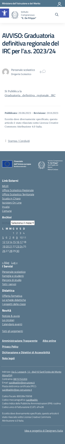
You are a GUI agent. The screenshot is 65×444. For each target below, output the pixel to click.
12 (3, 242)
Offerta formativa (12, 296)
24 (21, 246)
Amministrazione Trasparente (19, 341)
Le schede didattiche (14, 300)
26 (3, 251)
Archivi (6, 223)
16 (17, 242)
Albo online (49, 341)
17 (21, 242)
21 (10, 246)
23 (17, 246)
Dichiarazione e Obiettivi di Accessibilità (26, 352)
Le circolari (8, 320)
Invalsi (6, 207)
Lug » (14, 263)
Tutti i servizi (9, 284)
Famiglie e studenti (13, 276)
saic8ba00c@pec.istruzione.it (17, 390)
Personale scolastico (13, 272)
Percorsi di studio (11, 280)
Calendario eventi (12, 324)
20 (7, 246)
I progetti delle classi (14, 304)
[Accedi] (59, 3)
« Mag (5, 263)
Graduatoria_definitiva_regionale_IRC (30, 95)
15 (14, 242)
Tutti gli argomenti (12, 331)
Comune (7, 211)
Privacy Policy (10, 346)
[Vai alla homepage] (14, 15)
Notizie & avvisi (11, 316)
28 (10, 251)
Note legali (8, 358)
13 (7, 242)
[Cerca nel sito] (56, 15)
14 (10, 242)
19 (3, 246)
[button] (4, 13)
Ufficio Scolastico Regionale (18, 190)
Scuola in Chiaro (11, 198)
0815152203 (20, 379)
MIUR (5, 186)
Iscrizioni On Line (11, 203)
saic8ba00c (32, 400)
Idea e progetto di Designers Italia (43, 431)
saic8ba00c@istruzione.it (22, 382)
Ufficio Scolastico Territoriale (18, 194)
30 (17, 251)
